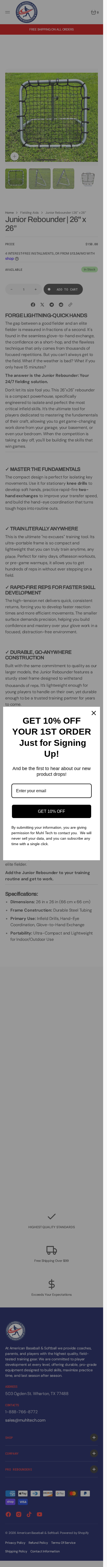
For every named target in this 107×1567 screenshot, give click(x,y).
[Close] (94, 713)
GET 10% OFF (51, 811)
